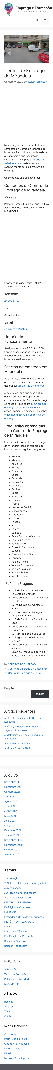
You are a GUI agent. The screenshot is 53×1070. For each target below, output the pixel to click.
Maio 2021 (10, 815)
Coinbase (9, 1016)
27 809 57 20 (12, 300)
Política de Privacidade (17, 979)
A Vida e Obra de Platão (18, 748)
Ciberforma (10, 1034)
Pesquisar (9, 688)
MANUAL (9, 926)
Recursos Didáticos (15, 941)
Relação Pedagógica (15, 945)
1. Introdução (11, 878)
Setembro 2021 (13, 796)
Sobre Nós (10, 969)
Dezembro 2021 (13, 782)
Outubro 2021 (12, 791)
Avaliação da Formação (17, 897)
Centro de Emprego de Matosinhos (28, 668)
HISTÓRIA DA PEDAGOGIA (19, 921)
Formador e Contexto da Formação (24, 917)
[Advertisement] (26, 112)
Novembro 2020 (13, 844)
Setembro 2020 (13, 854)
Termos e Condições (16, 974)
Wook (7, 1011)
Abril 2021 (10, 820)
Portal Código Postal (16, 1038)
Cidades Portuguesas (16, 1043)
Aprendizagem (12, 888)
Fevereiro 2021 (12, 830)
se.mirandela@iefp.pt (16, 329)
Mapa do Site (11, 984)
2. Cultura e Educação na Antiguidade (25, 883)
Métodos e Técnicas (15, 931)
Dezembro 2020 (13, 840)
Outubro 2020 (12, 849)
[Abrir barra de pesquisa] (37, 20)
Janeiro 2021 (11, 835)
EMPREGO (10, 912)
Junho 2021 (10, 811)
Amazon (9, 1006)
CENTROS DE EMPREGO (22, 664)
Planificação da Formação (18, 936)
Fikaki (7, 1053)
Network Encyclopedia (17, 1058)
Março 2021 (11, 825)
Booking (8, 1001)
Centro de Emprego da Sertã (24, 673)
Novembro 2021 (13, 786)
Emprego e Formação (34, 8)
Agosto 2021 (11, 801)
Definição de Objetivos (17, 907)
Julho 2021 (10, 806)
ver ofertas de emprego (31, 385)
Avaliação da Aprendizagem (20, 892)
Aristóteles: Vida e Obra (18, 743)
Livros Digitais (12, 1048)
